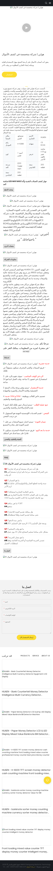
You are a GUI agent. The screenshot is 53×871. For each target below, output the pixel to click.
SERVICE (35, 655)
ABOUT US (46, 655)
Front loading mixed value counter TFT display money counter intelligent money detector (24, 850)
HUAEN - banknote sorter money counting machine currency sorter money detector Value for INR (25, 811)
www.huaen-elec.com (18, 867)
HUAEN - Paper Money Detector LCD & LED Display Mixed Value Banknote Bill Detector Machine (25, 732)
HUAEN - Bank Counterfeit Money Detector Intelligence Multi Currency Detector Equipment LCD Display (25, 693)
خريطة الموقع (31, 867)
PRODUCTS (25, 655)
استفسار (9, 74)
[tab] (26, 85)
